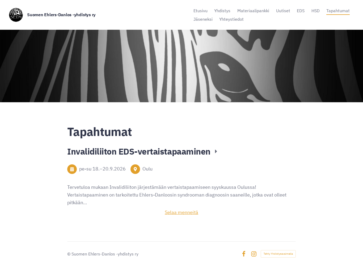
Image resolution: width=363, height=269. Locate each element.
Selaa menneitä (181, 212)
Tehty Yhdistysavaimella (278, 253)
